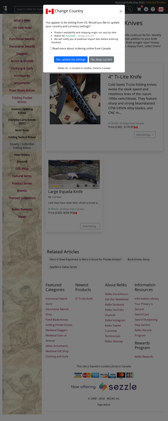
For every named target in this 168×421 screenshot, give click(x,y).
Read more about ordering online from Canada (81, 48)
